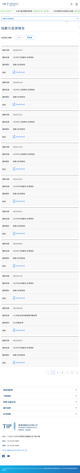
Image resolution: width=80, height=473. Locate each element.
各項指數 (7, 414)
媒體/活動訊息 (9, 402)
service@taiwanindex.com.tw (14, 450)
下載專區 (7, 395)
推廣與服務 (8, 389)
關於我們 (7, 408)
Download (20, 72)
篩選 (30, 37)
